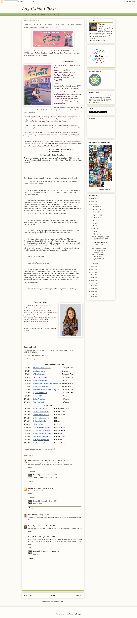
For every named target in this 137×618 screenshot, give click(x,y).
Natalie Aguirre (33, 526)
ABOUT (34, 14)
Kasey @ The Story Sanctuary (37, 460)
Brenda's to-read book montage (99, 142)
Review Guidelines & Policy (49, 14)
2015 (93, 289)
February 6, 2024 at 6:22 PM (47, 537)
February (96, 234)
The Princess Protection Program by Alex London (99, 244)
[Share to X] (50, 449)
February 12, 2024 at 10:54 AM (50, 551)
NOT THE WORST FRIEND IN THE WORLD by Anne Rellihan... (98, 257)
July (94, 220)
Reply (30, 467)
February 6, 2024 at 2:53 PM (46, 526)
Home (53, 595)
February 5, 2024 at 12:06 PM (44, 488)
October (95, 212)
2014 (93, 291)
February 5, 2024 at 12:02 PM (56, 460)
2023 (93, 267)
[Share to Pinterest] (54, 449)
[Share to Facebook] (52, 449)
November (96, 209)
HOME (26, 14)
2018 (93, 280)
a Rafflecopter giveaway (32, 359)
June (94, 223)
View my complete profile (97, 40)
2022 (93, 269)
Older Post (78, 595)
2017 (93, 283)
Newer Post (28, 595)
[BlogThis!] (48, 449)
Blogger (78, 614)
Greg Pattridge (32, 514)
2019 (93, 277)
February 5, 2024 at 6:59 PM (49, 501)
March (95, 231)
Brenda (35, 475)
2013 (93, 294)
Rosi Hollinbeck (33, 537)
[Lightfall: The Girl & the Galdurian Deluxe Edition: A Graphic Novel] (95, 150)
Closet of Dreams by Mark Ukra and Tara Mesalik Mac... (100, 238)
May (94, 226)
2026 (93, 198)
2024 (93, 204)
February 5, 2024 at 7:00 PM (49, 475)
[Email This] (46, 449)
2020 (93, 275)
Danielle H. (31, 488)
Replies (32, 471)
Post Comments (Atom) (57, 601)
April (94, 228)
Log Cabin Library (40, 8)
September (96, 215)
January (95, 263)
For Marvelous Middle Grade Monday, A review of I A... (99, 250)
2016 (93, 286)
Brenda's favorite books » (106, 189)
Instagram (38, 328)
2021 (93, 272)
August (95, 217)
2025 (93, 201)
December (96, 206)
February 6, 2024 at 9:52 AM (46, 514)
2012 (93, 297)
